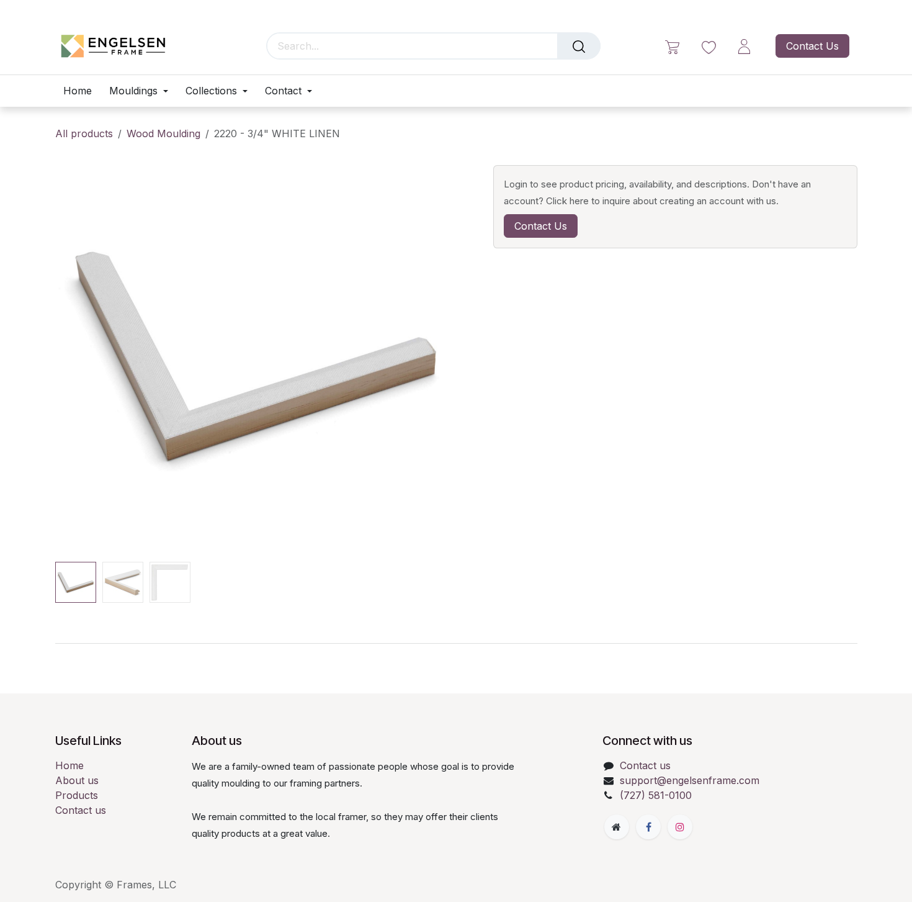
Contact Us (812, 46)
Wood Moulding (163, 133)
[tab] (456, 643)
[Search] (579, 46)
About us (77, 780)
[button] (75, 355)
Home (69, 765)
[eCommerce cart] (672, 46)
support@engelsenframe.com (689, 780)
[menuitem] (82, 91)
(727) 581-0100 (656, 795)
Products (76, 795)
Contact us (80, 810)
